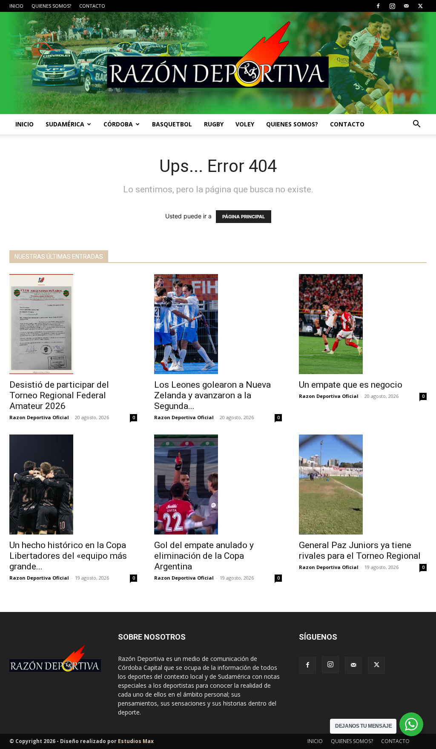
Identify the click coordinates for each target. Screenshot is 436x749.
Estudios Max (136, 741)
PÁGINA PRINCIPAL (243, 217)
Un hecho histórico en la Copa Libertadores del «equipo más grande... (68, 556)
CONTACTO (92, 6)
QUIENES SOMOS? (51, 6)
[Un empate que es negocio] (363, 324)
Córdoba (118, 124)
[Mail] (406, 6)
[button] (416, 125)
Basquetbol (172, 124)
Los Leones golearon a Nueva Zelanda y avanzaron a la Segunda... (212, 395)
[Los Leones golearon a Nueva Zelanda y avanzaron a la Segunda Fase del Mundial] (218, 324)
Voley (244, 124)
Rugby (214, 124)
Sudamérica (65, 124)
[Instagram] (392, 6)
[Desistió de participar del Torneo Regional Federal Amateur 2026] (73, 324)
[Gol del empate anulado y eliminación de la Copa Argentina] (218, 485)
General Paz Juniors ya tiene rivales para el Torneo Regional (360, 550)
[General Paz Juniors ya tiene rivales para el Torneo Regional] (363, 485)
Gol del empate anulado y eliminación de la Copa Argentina (204, 556)
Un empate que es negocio (350, 385)
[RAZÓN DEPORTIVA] (218, 63)
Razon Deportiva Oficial (39, 417)
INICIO (16, 6)
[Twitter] (420, 6)
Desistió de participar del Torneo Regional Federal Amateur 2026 (59, 395)
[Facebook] (378, 6)
